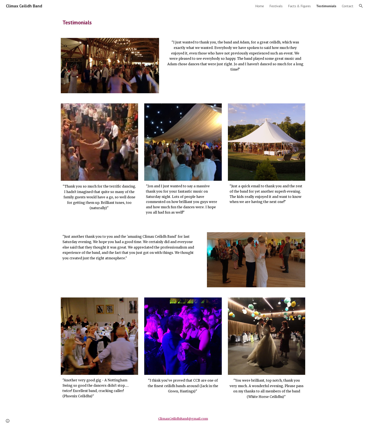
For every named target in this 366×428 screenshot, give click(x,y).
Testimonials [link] (326, 6)
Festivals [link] (276, 6)
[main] (183, 22)
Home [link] (259, 6)
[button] (361, 6)
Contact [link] (347, 6)
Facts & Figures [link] (299, 6)
